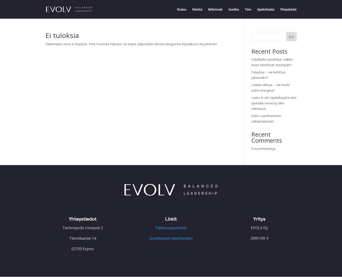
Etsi (291, 37)
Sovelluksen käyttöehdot (171, 238)
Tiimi (248, 9)
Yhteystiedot (288, 9)
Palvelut (197, 9)
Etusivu (181, 9)
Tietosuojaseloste (171, 227)
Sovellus (233, 9)
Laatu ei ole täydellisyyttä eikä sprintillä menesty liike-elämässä (273, 103)
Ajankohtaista (265, 9)
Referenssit (215, 9)
